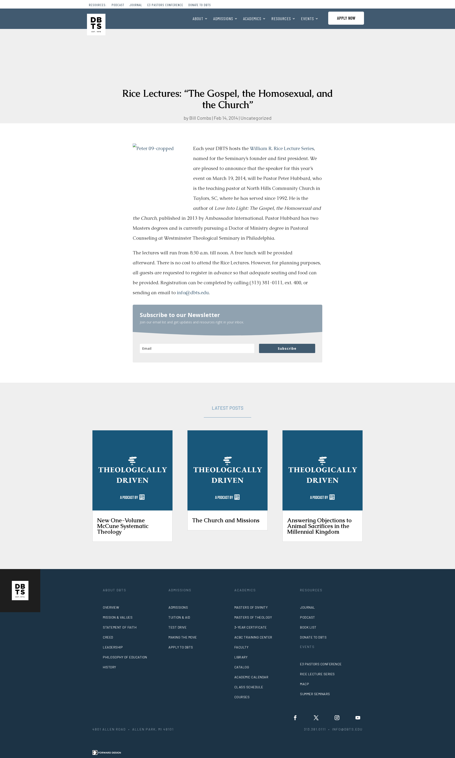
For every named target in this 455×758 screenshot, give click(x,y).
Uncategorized (256, 118)
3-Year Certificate (250, 627)
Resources (281, 19)
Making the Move (182, 637)
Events (307, 19)
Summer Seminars (315, 694)
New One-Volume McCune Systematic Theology (122, 526)
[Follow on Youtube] (358, 717)
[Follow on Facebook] (295, 717)
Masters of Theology (253, 617)
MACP (304, 684)
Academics (252, 19)
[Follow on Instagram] (337, 717)
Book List (308, 627)
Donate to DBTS (199, 5)
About (198, 19)
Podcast (118, 5)
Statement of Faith (119, 627)
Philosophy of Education (125, 657)
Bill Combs (200, 118)
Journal (135, 5)
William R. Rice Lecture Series (282, 148)
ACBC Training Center (253, 637)
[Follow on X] (316, 717)
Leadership (113, 647)
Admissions (223, 19)
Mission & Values (117, 617)
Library (241, 657)
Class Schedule (248, 687)
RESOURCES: (97, 5)
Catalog (241, 667)
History (109, 667)
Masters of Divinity (251, 607)
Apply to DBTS (180, 647)
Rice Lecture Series (317, 674)
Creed (108, 637)
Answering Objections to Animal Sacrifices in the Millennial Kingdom (319, 526)
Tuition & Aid (179, 617)
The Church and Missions (225, 520)
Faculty (241, 647)
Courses (242, 697)
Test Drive (177, 627)
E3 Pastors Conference (165, 5)
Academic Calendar (251, 677)
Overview (111, 607)
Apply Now (346, 18)
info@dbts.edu (193, 292)
